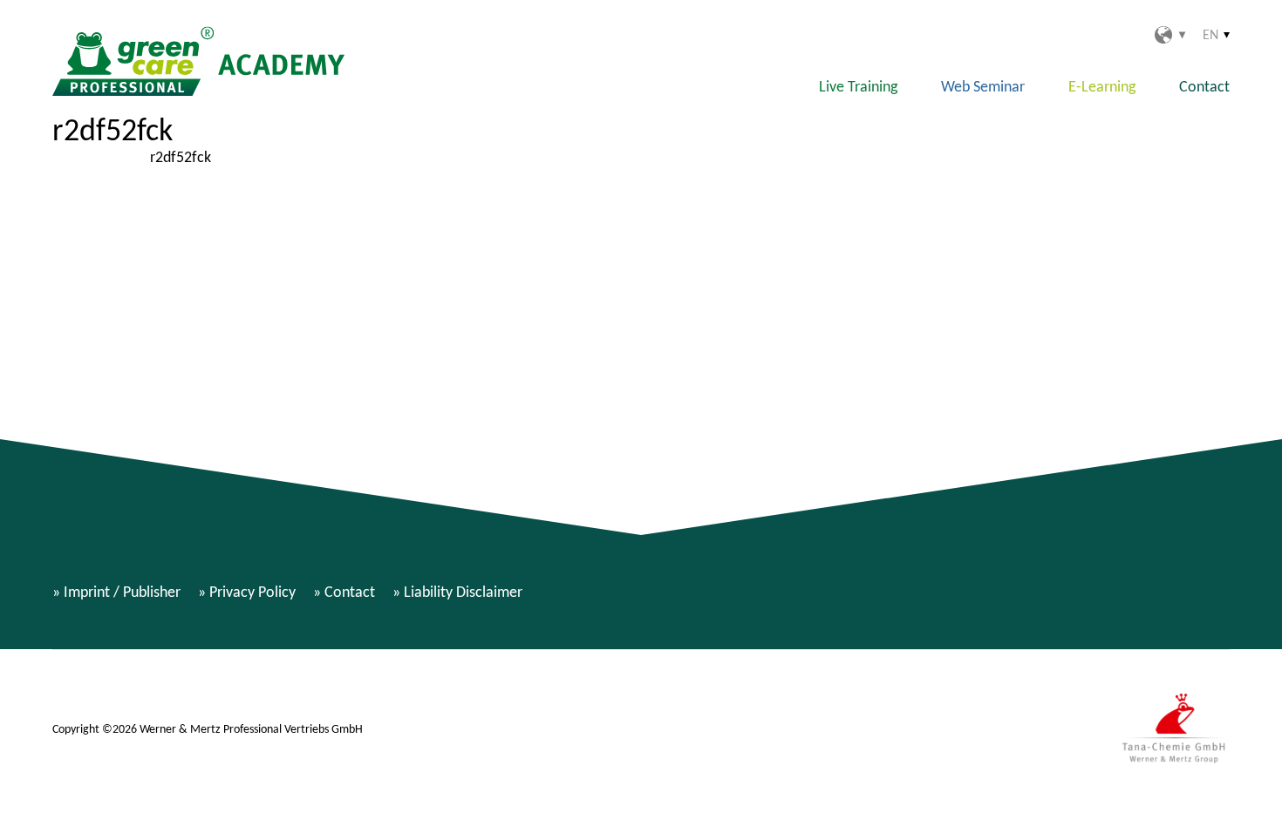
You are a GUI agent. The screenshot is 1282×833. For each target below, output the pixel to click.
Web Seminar (983, 87)
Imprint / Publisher (122, 591)
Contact (1204, 87)
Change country (1170, 35)
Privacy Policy (252, 591)
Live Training (858, 87)
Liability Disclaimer (463, 591)
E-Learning (1101, 87)
